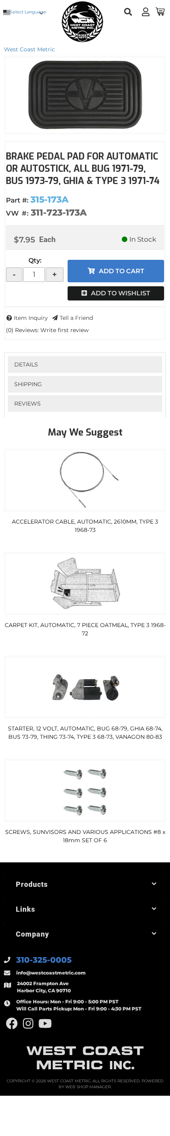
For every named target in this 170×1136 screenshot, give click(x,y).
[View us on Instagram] (28, 1024)
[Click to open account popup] (145, 12)
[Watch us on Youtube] (45, 1024)
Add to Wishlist (120, 293)
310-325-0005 (44, 960)
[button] (128, 12)
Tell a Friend (76, 317)
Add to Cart (121, 271)
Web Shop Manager (88, 1086)
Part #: (17, 200)
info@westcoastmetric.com (51, 973)
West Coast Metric (29, 49)
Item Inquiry (31, 317)
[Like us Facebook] (12, 1024)
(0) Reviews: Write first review (47, 330)
